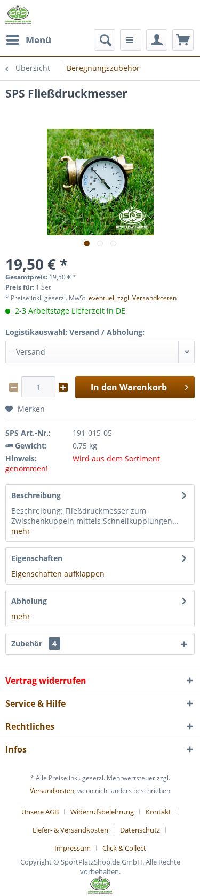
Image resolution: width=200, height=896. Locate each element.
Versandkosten (52, 790)
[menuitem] (28, 40)
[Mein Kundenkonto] (156, 40)
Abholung (29, 601)
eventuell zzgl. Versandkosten (133, 297)
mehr (20, 531)
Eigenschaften (36, 558)
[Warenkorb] (183, 40)
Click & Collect (124, 848)
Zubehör (34, 643)
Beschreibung (36, 495)
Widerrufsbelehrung (102, 812)
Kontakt (158, 812)
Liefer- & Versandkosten (70, 830)
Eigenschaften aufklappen (58, 574)
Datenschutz (140, 830)
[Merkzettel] (130, 40)
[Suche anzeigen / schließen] (104, 40)
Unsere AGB (40, 812)
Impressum (72, 848)
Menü (38, 40)
